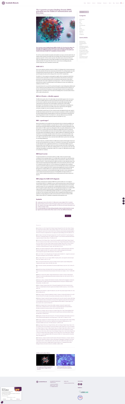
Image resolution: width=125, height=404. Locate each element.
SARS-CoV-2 (49, 14)
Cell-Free (80, 23)
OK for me (18, 399)
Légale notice (66, 381)
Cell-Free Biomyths (82, 25)
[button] (2, 402)
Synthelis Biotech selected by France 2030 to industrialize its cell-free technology (83, 47)
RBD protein (45, 14)
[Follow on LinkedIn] (79, 384)
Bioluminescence (82, 19)
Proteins (41, 14)
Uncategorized (81, 34)
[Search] (88, 12)
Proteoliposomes (81, 29)
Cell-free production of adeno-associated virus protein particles (84, 54)
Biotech (80, 20)
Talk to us (68, 215)
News (80, 26)
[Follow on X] (81, 384)
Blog (80, 22)
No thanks (4, 399)
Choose (11, 399)
